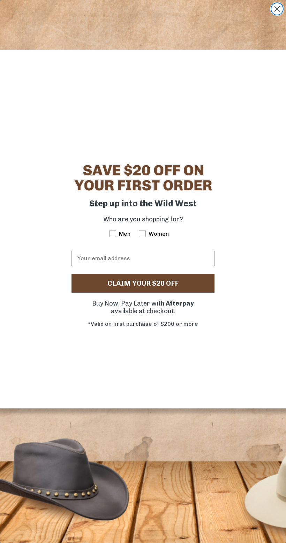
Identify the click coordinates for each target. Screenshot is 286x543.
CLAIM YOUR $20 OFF (143, 283)
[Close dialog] (277, 9)
